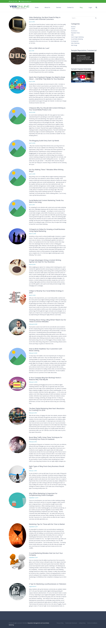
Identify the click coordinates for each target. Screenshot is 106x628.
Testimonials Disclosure (71, 623)
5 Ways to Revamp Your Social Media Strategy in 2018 (46, 292)
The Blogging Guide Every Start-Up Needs (44, 141)
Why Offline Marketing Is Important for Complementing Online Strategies (43, 494)
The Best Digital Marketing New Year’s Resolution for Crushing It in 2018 (46, 409)
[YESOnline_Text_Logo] (19, 7)
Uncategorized (74, 41)
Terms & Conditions (92, 623)
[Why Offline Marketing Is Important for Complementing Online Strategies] (17, 500)
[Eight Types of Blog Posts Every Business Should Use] (17, 474)
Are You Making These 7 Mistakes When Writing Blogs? (46, 170)
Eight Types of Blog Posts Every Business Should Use (46, 467)
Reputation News (75, 33)
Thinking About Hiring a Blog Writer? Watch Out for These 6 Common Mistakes (47, 321)
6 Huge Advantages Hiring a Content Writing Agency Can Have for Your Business (45, 261)
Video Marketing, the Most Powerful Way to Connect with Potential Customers (44, 18)
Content (73, 28)
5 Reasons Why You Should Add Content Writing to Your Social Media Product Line (47, 109)
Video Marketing (75, 43)
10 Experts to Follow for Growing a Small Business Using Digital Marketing (47, 230)
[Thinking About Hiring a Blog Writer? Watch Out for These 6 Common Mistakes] (17, 327)
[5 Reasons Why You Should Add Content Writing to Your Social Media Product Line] (17, 115)
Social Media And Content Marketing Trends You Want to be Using (46, 201)
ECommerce (74, 31)
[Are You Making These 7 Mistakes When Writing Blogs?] (17, 177)
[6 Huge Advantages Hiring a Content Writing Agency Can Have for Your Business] (17, 267)
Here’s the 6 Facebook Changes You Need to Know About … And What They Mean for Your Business (47, 78)
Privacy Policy (60, 623)
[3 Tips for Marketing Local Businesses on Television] (17, 591)
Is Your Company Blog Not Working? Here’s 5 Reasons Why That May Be (45, 379)
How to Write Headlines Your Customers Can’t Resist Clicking (45, 350)
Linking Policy (82, 623)
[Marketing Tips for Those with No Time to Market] (17, 535)
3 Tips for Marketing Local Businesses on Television (47, 584)
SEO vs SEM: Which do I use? (39, 48)
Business (73, 26)
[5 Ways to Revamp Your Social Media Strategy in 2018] (17, 298)
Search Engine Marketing (77, 37)
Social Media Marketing (77, 39)
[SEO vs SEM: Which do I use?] (17, 56)
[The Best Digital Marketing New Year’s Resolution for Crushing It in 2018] (17, 416)
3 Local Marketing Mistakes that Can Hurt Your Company (46, 554)
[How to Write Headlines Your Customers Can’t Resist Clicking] (17, 356)
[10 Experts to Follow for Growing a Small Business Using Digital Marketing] (17, 236)
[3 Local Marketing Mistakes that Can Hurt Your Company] (17, 561)
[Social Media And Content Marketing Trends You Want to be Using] (17, 208)
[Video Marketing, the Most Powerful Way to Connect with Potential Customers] (17, 24)
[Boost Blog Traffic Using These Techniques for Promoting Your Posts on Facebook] (17, 444)
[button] (51, 7)
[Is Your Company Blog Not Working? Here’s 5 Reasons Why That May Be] (17, 384)
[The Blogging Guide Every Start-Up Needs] (17, 148)
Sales (72, 35)
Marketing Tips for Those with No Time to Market (47, 524)
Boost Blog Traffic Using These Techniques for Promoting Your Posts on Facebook (45, 438)
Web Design (74, 45)
